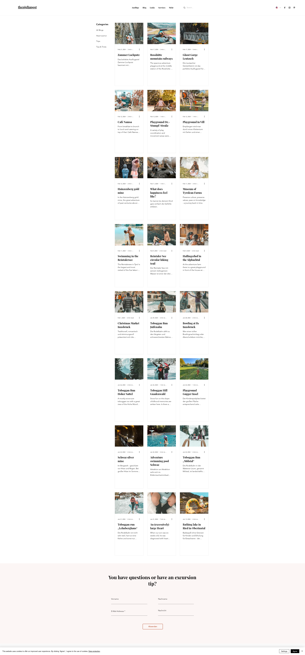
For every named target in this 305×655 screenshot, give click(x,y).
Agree (295, 651)
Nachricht (162, 610)
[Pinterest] (294, 7)
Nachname (162, 599)
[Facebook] (285, 7)
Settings (284, 651)
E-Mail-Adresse (117, 611)
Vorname (115, 599)
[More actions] (140, 49)
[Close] (302, 651)
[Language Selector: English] (278, 8)
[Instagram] (289, 7)
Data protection (94, 651)
